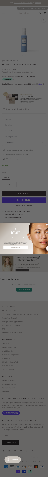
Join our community (15, 247)
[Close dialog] (47, 224)
